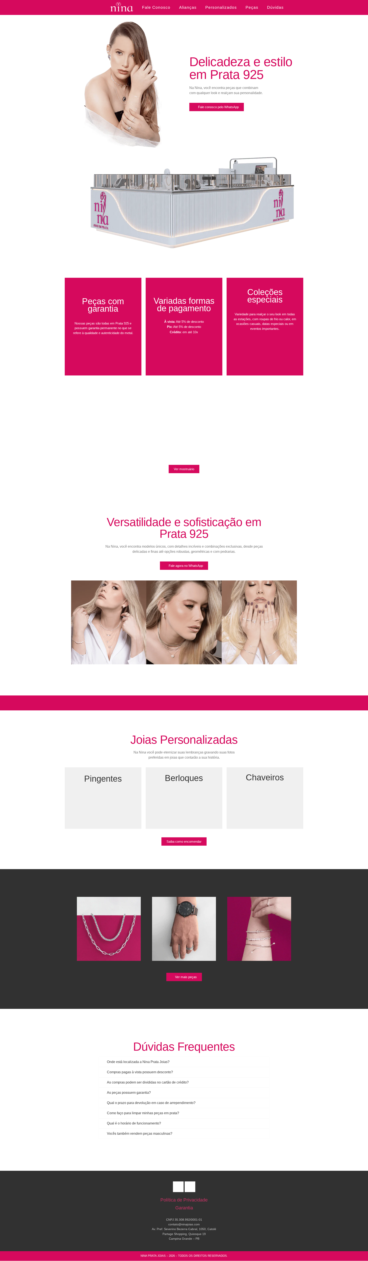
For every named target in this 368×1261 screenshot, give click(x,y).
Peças (252, 7)
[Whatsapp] (178, 1186)
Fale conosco (156, 7)
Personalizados (221, 7)
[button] (67, 623)
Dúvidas (275, 7)
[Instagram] (190, 1186)
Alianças (188, 7)
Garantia (184, 1207)
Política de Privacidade (184, 1200)
